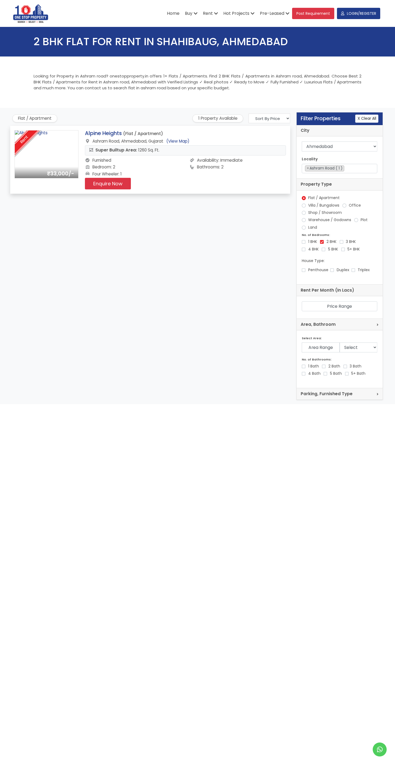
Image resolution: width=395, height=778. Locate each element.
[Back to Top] (380, 766)
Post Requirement (313, 13)
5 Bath (336, 373)
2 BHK (331, 241)
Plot (364, 219)
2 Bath (334, 366)
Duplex (343, 270)
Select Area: (312, 338)
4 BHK (313, 249)
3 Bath (355, 366)
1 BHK (312, 241)
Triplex (364, 270)
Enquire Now (108, 183)
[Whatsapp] (380, 749)
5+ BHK (353, 249)
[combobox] (339, 168)
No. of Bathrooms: (317, 360)
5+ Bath (358, 373)
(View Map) (177, 141)
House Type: (313, 260)
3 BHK (351, 241)
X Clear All (367, 118)
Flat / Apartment (324, 197)
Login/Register (361, 13)
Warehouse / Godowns (329, 219)
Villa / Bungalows (323, 205)
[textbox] (347, 168)
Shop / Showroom (325, 212)
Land (312, 227)
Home (173, 13)
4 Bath (314, 373)
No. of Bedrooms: (316, 235)
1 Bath (313, 366)
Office (355, 205)
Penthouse (318, 270)
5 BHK (333, 249)
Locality (310, 159)
